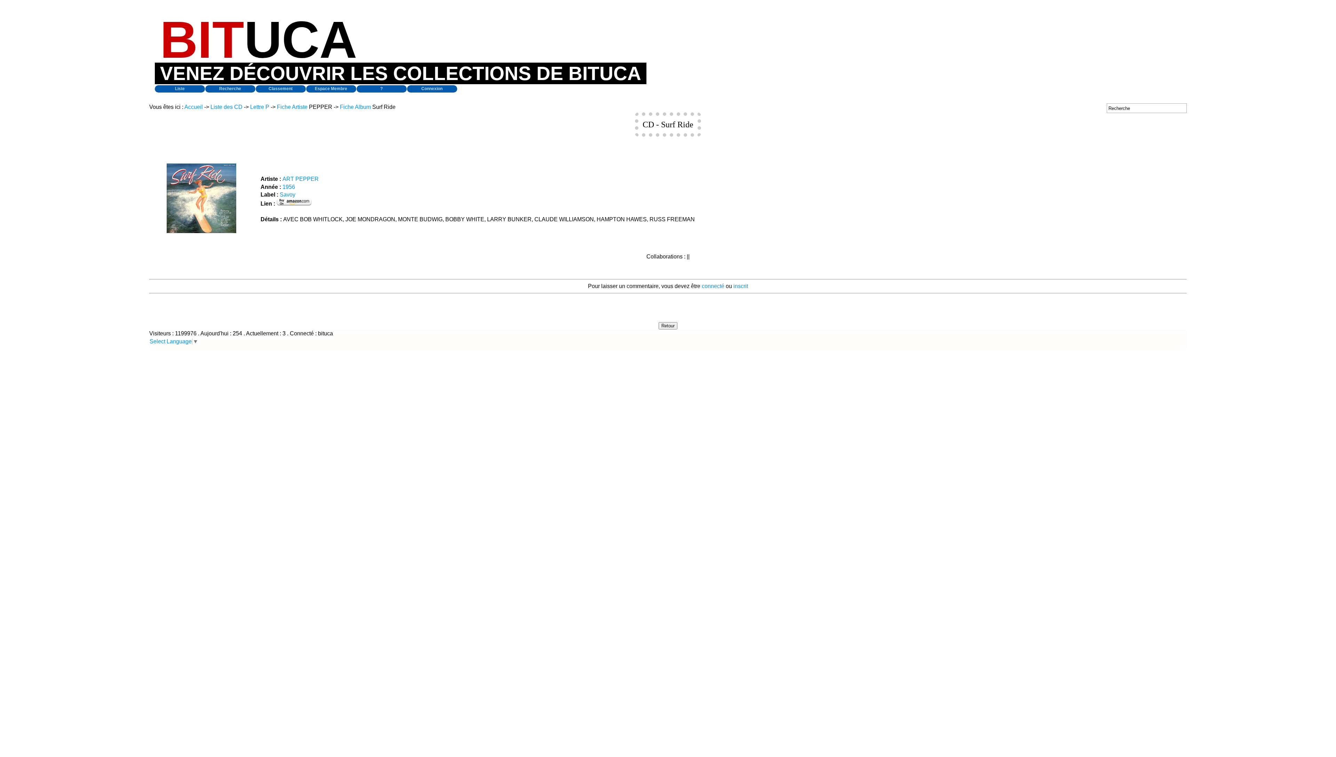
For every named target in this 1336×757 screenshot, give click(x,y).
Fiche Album (355, 107)
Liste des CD (226, 107)
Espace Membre (331, 88)
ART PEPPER (301, 179)
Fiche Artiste (292, 107)
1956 (289, 187)
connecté (713, 286)
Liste (180, 88)
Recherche (230, 88)
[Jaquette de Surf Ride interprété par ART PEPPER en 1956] (201, 231)
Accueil (193, 107)
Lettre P (259, 107)
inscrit (740, 286)
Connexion (432, 88)
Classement (281, 88)
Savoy (287, 195)
